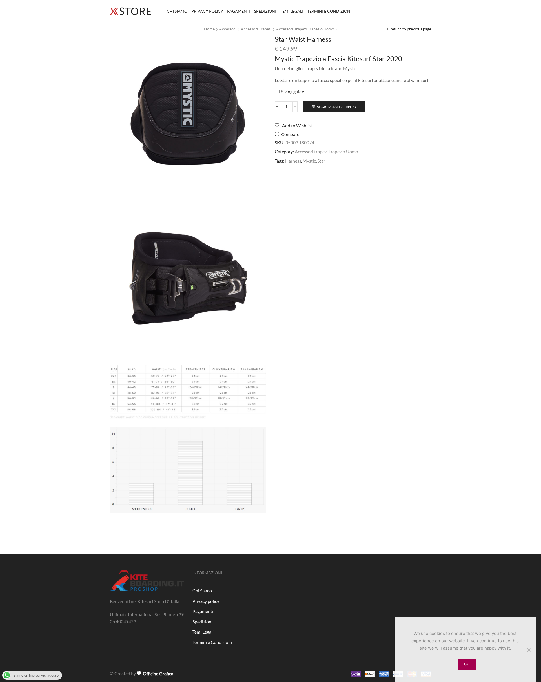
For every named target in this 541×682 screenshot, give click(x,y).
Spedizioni (265, 11)
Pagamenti (238, 11)
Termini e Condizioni (329, 11)
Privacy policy (207, 11)
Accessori (227, 28)
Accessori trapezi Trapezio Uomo (305, 28)
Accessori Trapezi (256, 28)
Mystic (309, 160)
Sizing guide (292, 91)
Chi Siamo (177, 11)
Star (321, 160)
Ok (466, 664)
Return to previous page (410, 28)
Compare (290, 134)
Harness (293, 160)
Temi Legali (291, 11)
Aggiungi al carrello (336, 107)
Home (209, 28)
